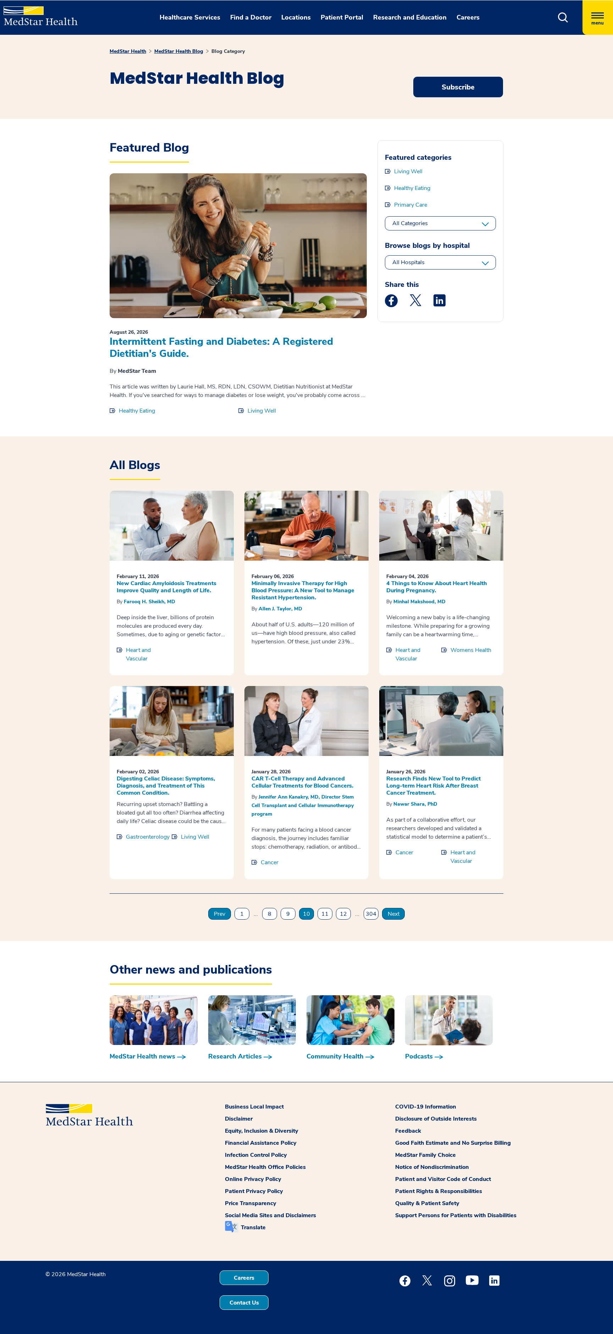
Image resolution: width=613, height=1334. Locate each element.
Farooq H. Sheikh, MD (149, 601)
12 (343, 914)
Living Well (262, 411)
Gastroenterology (148, 837)
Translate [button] (253, 1227)
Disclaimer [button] (239, 1119)
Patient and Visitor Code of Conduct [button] (443, 1179)
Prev (219, 914)
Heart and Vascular (138, 654)
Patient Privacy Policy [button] (254, 1191)
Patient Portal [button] (342, 17)
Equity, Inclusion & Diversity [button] (261, 1131)
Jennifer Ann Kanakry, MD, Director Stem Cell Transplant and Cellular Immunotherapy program (303, 805)
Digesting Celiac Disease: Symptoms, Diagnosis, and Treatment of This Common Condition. (166, 785)
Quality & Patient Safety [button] (427, 1203)
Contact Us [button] (244, 1303)
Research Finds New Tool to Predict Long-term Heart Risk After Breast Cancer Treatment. (433, 785)
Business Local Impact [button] (254, 1107)
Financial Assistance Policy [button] (261, 1143)
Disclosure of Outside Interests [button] (436, 1119)
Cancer (269, 862)
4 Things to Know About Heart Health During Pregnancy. (436, 587)
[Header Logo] (37, 12)
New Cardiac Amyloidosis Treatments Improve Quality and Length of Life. (166, 587)
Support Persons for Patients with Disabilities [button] (456, 1215)
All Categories (410, 223)
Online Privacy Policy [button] (253, 1179)
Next (393, 914)
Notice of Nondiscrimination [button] (432, 1167)
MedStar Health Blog (178, 51)
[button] (563, 17)
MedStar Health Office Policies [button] (265, 1167)
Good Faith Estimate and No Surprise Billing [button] (453, 1143)
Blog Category (228, 51)
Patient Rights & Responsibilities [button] (438, 1191)
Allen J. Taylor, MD (280, 608)
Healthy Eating (137, 411)
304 (371, 914)
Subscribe (458, 87)
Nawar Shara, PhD (415, 804)
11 (324, 914)
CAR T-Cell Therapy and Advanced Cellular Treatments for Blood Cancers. (302, 782)
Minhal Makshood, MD (419, 601)
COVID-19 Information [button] (425, 1107)
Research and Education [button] (410, 17)
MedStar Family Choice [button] (425, 1155)
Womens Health (471, 650)
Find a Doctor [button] (250, 17)
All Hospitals (408, 262)
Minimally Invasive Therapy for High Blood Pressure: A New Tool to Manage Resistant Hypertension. (303, 590)
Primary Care (410, 204)
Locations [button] (296, 17)
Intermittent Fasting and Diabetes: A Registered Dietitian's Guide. (221, 348)
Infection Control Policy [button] (256, 1155)
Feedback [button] (408, 1131)
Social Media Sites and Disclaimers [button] (270, 1215)
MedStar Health (128, 51)
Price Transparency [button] (250, 1203)
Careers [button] (468, 17)
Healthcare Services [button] (190, 17)
